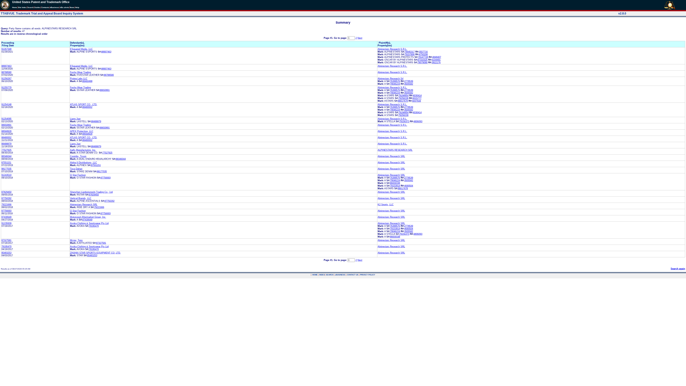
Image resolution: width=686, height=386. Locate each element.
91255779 (6, 87)
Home (14, 7)
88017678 (403, 101)
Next (359, 38)
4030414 (417, 95)
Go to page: (340, 38)
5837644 (416, 101)
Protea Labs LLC (78, 78)
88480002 (87, 107)
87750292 (6, 198)
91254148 (6, 104)
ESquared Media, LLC (81, 49)
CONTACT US (352, 275)
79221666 (6, 204)
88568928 (6, 131)
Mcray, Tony (76, 240)
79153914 (395, 185)
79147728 (423, 57)
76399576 (395, 81)
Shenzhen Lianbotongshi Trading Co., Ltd (91, 192)
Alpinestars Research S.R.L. (392, 49)
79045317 (410, 51)
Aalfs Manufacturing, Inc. (83, 150)
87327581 (6, 240)
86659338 (395, 183)
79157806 (410, 54)
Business (54, 7)
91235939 (6, 223)
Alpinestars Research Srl (390, 78)
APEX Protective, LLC (81, 131)
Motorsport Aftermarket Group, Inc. (88, 217)
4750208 (423, 54)
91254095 (6, 118)
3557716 (423, 51)
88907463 (106, 51)
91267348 (6, 49)
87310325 (422, 59)
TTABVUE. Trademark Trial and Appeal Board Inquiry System (42, 13)
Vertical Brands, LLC (80, 198)
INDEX (322, 275)
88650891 (105, 90)
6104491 (436, 59)
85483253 (6, 252)
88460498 (87, 81)
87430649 (6, 217)
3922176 (436, 62)
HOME (315, 275)
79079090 (422, 62)
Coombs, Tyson (78, 156)
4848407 (436, 57)
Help (77, 7)
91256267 (6, 78)
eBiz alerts (64, 7)
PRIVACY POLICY (367, 275)
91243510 (6, 175)
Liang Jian (75, 118)
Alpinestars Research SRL (391, 156)
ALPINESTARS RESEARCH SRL (395, 150)
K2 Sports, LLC (386, 204)
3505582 (408, 84)
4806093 (418, 121)
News (72, 7)
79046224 (395, 84)
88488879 (96, 121)
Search (30, 7)
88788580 (6, 72)
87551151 (6, 162)
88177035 (6, 168)
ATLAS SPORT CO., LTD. (83, 104)
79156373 (404, 121)
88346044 (6, 156)
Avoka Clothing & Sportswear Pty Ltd (89, 223)
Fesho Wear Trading (80, 72)
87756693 (106, 177)
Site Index (22, 7)
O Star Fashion (78, 175)
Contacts (45, 7)
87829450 (6, 192)
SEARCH (329, 275)
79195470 (94, 226)
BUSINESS (340, 275)
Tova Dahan (76, 168)
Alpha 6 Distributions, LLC (83, 162)
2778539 (408, 81)
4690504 (408, 185)
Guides (37, 7)
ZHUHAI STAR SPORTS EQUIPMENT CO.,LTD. (95, 252)
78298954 (404, 95)
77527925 (6, 150)
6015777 (417, 98)
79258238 (403, 98)
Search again (678, 268)
